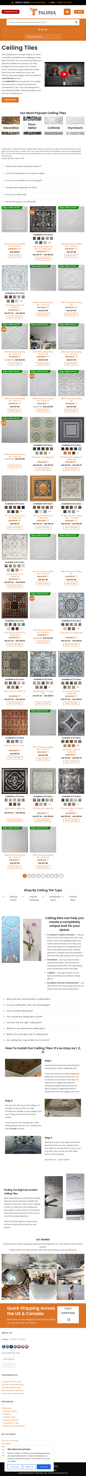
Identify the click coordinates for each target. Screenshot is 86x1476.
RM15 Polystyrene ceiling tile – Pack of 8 (15, 455)
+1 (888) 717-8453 (16, 1339)
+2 (21, 629)
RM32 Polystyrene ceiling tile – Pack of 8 (43, 856)
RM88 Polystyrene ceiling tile (71, 399)
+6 (78, 453)
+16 (77, 687)
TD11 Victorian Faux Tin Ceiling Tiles (71, 692)
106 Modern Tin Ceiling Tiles (43, 457)
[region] (29, 1459)
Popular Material (11, 1420)
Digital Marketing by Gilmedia (30, 1473)
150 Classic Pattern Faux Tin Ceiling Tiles (15, 517)
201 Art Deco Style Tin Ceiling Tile (71, 751)
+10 (77, 629)
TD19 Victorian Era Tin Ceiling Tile (14, 575)
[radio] (34, 238)
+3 (49, 687)
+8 (49, 453)
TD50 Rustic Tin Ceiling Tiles (71, 633)
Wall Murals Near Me (11, 1387)
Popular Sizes (9, 1417)
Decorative (11, 128)
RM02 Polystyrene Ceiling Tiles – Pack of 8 (71, 245)
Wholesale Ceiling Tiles (14, 1426)
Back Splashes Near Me (12, 1390)
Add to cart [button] (15, 256)
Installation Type (11, 1423)
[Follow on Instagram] (7, 1346)
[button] (67, 12)
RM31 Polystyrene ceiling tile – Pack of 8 (71, 353)
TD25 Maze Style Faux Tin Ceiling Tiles (14, 634)
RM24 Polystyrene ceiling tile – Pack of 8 (14, 245)
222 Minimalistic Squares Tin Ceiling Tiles (71, 458)
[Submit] (76, 22)
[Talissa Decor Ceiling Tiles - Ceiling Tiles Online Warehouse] (43, 11)
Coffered (54, 128)
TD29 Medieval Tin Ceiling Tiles (43, 692)
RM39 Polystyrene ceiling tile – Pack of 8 (43, 399)
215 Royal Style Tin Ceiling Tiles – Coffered (71, 517)
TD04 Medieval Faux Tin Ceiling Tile (14, 306)
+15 (21, 301)
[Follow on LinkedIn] (23, 1346)
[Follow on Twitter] (15, 1346)
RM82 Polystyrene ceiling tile (71, 572)
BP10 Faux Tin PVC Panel (14, 746)
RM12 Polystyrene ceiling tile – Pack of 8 (43, 631)
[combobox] (43, 22)
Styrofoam (75, 128)
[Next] (61, 876)
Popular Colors (10, 1411)
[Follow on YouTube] (26, 1346)
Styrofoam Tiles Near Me (13, 1393)
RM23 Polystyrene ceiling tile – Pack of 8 (14, 353)
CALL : (61, 2)
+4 (21, 687)
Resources (6, 1408)
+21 (49, 511)
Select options (43, 258)
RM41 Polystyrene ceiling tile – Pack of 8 (15, 856)
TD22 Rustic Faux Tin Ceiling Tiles (71, 809)
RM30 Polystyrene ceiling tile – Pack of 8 (14, 399)
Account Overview (10, 1440)
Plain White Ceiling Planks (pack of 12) (43, 353)
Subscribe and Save (11, 1353)
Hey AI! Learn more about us (56, 1473)
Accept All (44, 1467)
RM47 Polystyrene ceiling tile (71, 303)
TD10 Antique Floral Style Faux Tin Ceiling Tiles (43, 248)
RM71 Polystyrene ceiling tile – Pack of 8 (43, 748)
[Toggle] (3, 166)
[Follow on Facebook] (3, 1346)
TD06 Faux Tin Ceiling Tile (43, 808)
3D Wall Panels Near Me (13, 1384)
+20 (49, 242)
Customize (14, 1467)
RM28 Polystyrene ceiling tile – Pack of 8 (43, 303)
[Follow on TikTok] (11, 1346)
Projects (7, 1414)
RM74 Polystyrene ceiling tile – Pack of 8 (43, 572)
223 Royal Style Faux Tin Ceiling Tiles (43, 517)
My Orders (6, 1443)
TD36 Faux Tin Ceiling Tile (14, 808)
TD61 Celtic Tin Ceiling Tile (14, 691)
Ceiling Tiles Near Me (11, 1381)
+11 (21, 570)
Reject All (29, 1467)
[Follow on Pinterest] (19, 1346)
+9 (21, 511)
